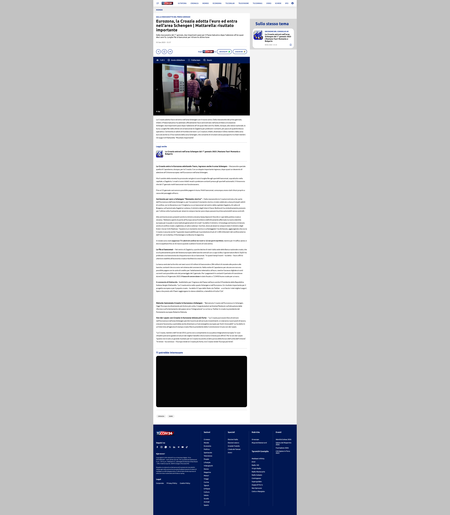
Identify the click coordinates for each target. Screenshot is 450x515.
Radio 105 (255, 465)
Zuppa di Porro (257, 485)
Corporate (160, 483)
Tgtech (206, 485)
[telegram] (178, 447)
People (206, 459)
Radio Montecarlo (258, 472)
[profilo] (292, 3)
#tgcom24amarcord (259, 443)
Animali (207, 502)
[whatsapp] (166, 447)
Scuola (206, 499)
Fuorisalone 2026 (282, 448)
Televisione (208, 456)
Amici (230, 453)
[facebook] (157, 447)
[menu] (157, 3)
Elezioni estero (233, 443)
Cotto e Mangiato (258, 491)
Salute (206, 495)
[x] (170, 447)
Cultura (206, 492)
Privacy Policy (172, 483)
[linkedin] (174, 447)
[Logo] (167, 3)
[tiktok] (187, 447)
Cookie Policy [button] (185, 483)
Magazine (207, 472)
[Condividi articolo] (158, 51)
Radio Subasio (257, 475)
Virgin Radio (256, 468)
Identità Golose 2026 (283, 439)
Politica (207, 449)
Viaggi (206, 479)
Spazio (206, 505)
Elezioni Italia (233, 439)
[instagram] (161, 447)
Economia (207, 446)
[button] (176, 60)
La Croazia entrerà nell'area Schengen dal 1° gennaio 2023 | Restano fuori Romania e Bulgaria (278, 37)
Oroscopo (255, 439)
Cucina (206, 482)
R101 (254, 462)
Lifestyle (207, 462)
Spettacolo (208, 453)
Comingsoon (256, 478)
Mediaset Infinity (258, 458)
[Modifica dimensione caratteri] (170, 51)
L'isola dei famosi (234, 449)
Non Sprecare (257, 488)
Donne (206, 469)
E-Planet (207, 489)
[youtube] (182, 447)
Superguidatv (257, 481)
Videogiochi (208, 466)
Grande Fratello (234, 446)
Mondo (206, 443)
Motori (206, 476)
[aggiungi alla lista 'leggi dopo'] (164, 51)
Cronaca (207, 439)
